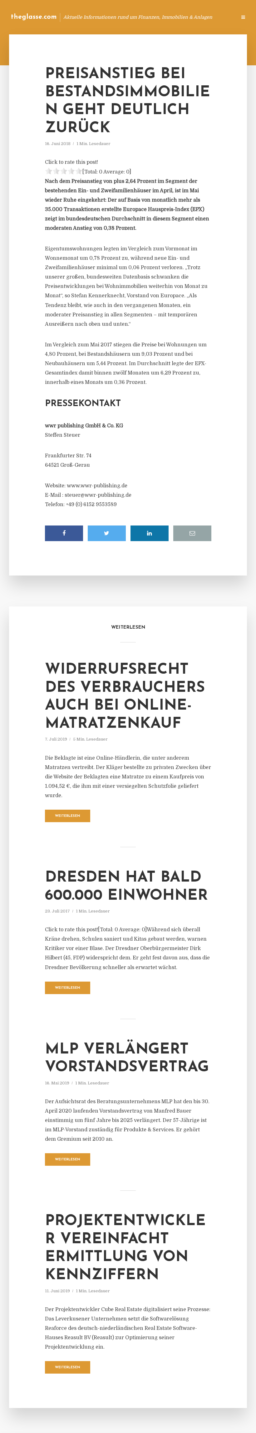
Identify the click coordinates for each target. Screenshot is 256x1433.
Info (133, 17)
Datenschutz (218, 17)
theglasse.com (34, 17)
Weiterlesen (67, 816)
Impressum (185, 17)
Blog (113, 17)
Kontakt (156, 17)
